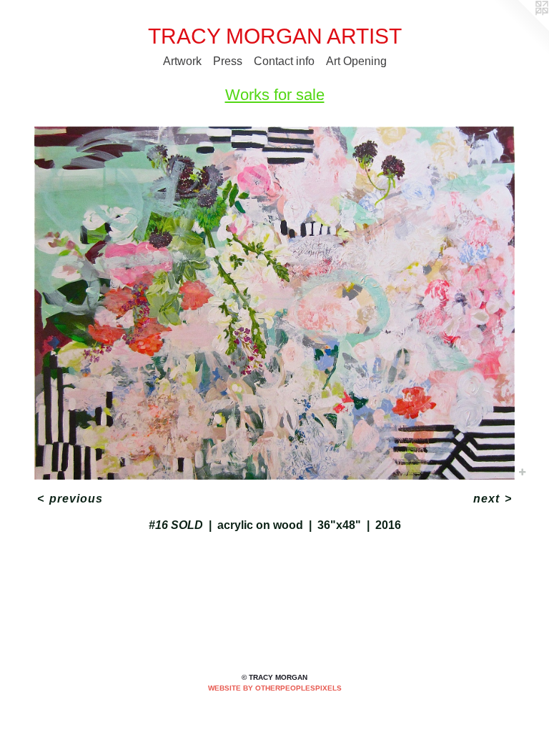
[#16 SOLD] (274, 303)
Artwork (182, 61)
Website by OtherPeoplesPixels (275, 688)
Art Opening (356, 61)
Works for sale (275, 95)
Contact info (284, 61)
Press (227, 61)
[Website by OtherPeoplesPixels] (520, 28)
